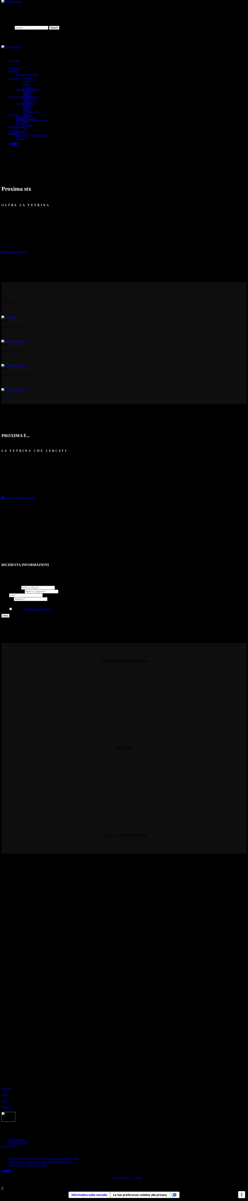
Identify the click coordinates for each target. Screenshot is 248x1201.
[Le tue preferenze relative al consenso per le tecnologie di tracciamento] (241, 1194)
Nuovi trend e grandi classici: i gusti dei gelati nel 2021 (40, 1161)
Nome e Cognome (13, 591)
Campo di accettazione (15, 602)
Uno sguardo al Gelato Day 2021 (28, 1165)
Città (5, 595)
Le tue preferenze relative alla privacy (140, 1195)
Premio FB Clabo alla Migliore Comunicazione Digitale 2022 (44, 1158)
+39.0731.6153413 (18, 1142)
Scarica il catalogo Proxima (20, 497)
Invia (5, 615)
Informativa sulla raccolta (89, 1195)
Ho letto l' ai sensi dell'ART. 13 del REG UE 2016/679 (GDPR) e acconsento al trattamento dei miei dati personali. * (93, 609)
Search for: (7, 27)
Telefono (7, 598)
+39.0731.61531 (16, 1139)
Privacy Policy (122, 1177)
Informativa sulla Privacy (38, 609)
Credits (137, 1177)
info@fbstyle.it (10, 1146)
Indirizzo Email (11, 587)
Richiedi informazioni (13, 251)
